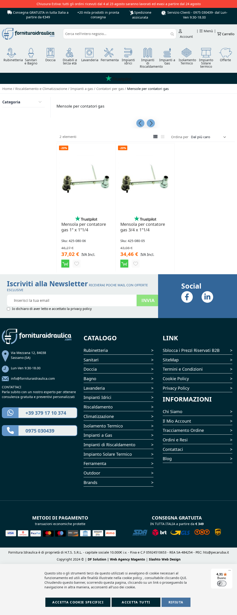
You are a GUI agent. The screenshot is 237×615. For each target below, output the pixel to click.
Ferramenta (95, 463)
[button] (77, 264)
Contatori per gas (110, 88)
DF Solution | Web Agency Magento (116, 559)
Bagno (90, 378)
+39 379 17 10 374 (45, 413)
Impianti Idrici (97, 397)
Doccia (90, 369)
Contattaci (173, 449)
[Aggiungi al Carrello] (65, 264)
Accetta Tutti (136, 602)
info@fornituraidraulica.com (33, 378)
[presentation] (140, 123)
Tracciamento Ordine (183, 430)
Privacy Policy (176, 388)
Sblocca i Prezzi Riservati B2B (191, 350)
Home (7, 88)
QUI (183, 578)
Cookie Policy (176, 378)
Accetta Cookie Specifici (77, 602)
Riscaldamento (98, 407)
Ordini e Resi (175, 440)
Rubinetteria (96, 350)
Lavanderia (94, 388)
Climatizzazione (99, 416)
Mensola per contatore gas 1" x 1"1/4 (83, 227)
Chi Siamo (172, 411)
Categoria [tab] (11, 102)
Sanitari (91, 360)
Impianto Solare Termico (108, 454)
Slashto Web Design (165, 559)
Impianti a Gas (98, 435)
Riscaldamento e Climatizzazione (41, 88)
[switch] (221, 583)
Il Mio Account (177, 421)
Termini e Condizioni (183, 369)
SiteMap (171, 360)
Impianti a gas (82, 88)
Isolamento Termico (103, 426)
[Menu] (229, 571)
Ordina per (179, 136)
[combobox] (119, 34)
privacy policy (81, 308)
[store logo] (31, 34)
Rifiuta (175, 602)
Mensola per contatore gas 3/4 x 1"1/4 (142, 227)
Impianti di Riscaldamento (109, 444)
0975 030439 (203, 12)
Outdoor (92, 473)
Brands (90, 482)
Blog (167, 458)
